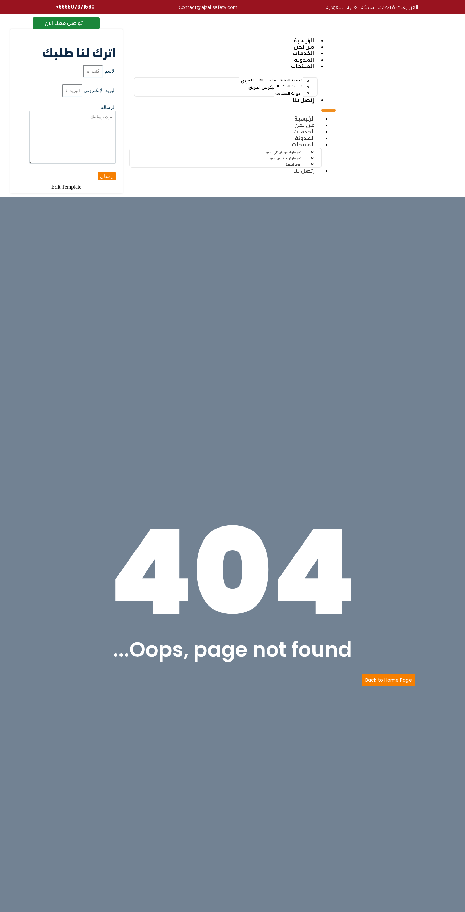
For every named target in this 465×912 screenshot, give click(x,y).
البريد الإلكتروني (99, 90)
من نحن (304, 47)
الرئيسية (304, 40)
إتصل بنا (303, 100)
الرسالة (108, 107)
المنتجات (302, 66)
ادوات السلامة (288, 93)
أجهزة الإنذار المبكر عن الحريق (285, 158)
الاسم (109, 70)
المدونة (304, 60)
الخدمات (303, 53)
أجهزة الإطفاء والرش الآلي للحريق (283, 152)
